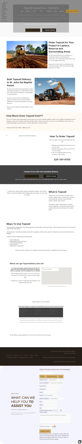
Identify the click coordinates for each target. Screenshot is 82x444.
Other (60, 376)
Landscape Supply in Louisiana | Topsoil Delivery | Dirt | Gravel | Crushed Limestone (41, 306)
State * (41, 405)
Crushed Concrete (23, 357)
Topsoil (31, 355)
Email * (41, 392)
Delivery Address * (44, 398)
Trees (41, 11)
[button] (72, 11)
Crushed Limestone (12, 357)
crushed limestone (22, 275)
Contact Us (49, 11)
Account (61, 11)
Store (55, 11)
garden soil (27, 273)
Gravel (34, 11)
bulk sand (36, 273)
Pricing (42, 376)
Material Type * (43, 379)
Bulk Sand (16, 355)
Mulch (28, 11)
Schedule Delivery (52, 376)
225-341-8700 (62, 159)
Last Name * (42, 389)
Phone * (41, 395)
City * (40, 401)
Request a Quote (45, 431)
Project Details (43, 412)
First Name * (42, 386)
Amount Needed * (44, 383)
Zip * (40, 408)
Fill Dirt (26, 355)
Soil (22, 11)
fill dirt (31, 273)
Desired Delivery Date (45, 410)
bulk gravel (33, 275)
